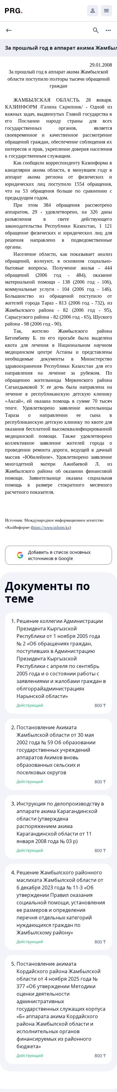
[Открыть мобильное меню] (106, 10)
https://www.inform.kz (51, 527)
